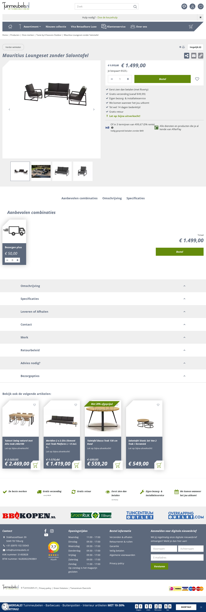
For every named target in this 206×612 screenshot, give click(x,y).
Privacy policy (117, 563)
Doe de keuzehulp (107, 17)
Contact (184, 6)
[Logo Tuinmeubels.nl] (15, 6)
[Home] (10, 26)
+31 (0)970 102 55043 (17, 545)
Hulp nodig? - (99, 17)
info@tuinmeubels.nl (17, 550)
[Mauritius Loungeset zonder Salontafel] (51, 109)
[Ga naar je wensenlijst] (202, 6)
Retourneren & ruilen (121, 541)
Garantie (114, 546)
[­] (45, 531)
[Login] (192, 6)
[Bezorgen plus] (14, 231)
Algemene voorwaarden (122, 555)
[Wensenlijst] (201, 6)
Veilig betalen (117, 550)
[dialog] (5, 606)
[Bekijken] (191, 26)
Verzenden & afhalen (121, 537)
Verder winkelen (13, 47)
